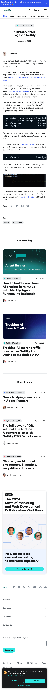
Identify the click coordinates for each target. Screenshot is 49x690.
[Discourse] (40, 588)
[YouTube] (35, 588)
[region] (25, 122)
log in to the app (27, 197)
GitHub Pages (15, 91)
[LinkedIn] (19, 588)
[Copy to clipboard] (43, 118)
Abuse (44, 663)
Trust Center (7, 663)
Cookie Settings (8, 667)
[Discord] (45, 588)
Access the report (24, 569)
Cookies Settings (24, 685)
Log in (36, 10)
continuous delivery (27, 144)
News (11, 16)
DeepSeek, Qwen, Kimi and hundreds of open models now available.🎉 (21, 3)
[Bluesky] (24, 588)
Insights (41, 16)
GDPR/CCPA (32, 663)
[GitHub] (14, 588)
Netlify (26, 91)
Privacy (19, 663)
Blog (5, 16)
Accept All (35, 680)
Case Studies (21, 16)
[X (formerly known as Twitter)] (29, 588)
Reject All (13, 680)
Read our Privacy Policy (16, 676)
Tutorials (32, 16)
